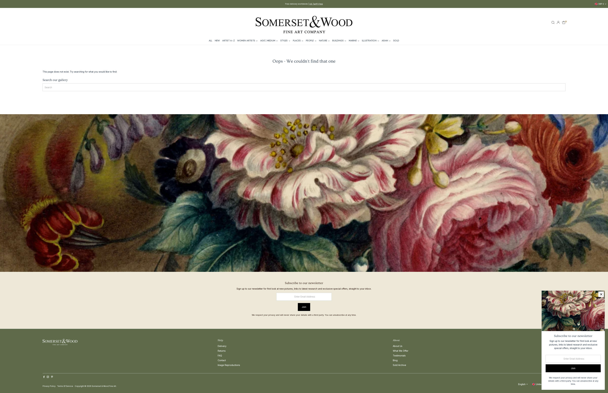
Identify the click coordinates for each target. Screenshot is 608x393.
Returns (222, 350)
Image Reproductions (229, 365)
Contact (222, 360)
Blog (395, 360)
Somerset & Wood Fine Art (104, 386)
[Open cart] (563, 22)
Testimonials (399, 355)
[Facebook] (44, 377)
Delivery (222, 346)
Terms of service (65, 386)
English (522, 384)
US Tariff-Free (316, 4)
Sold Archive (399, 365)
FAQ (220, 355)
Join (304, 307)
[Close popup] (601, 294)
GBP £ (601, 4)
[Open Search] (553, 22)
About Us (397, 346)
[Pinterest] (52, 377)
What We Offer (400, 350)
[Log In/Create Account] (558, 22)
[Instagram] (48, 377)
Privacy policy (49, 386)
